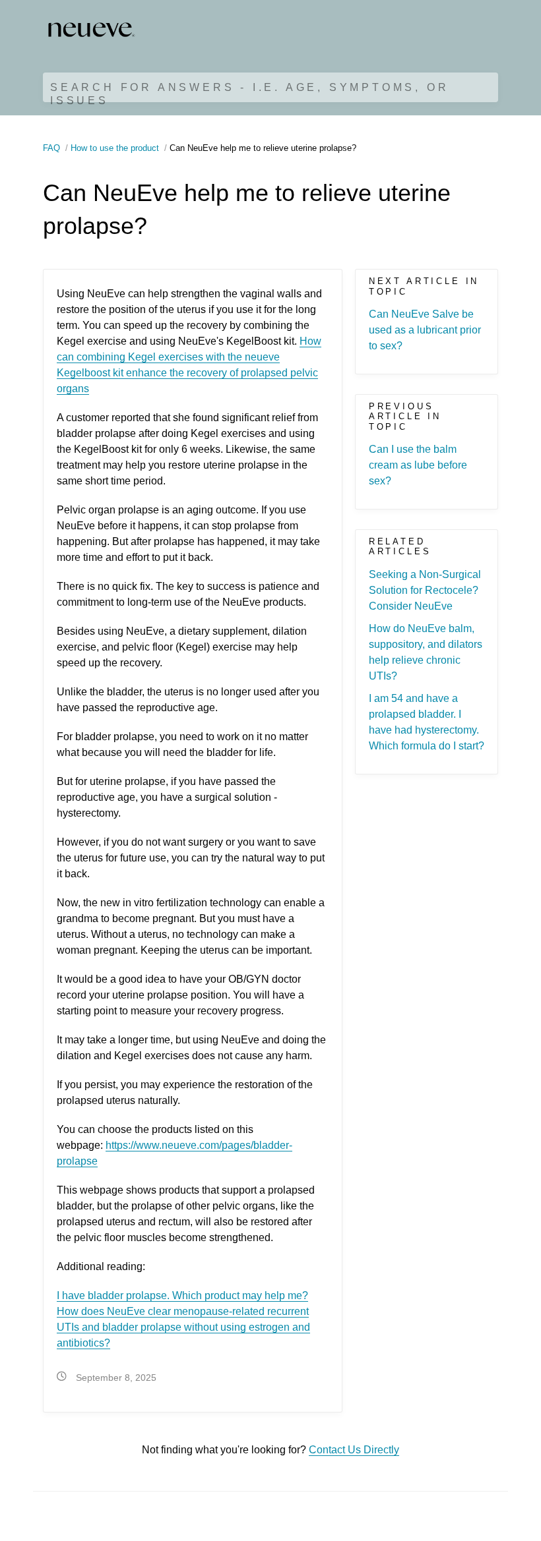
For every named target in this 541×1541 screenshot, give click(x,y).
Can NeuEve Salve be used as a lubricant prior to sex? (425, 329)
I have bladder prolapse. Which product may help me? (182, 1295)
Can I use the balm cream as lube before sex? (418, 465)
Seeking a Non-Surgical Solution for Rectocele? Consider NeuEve (425, 590)
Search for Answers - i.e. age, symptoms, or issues (249, 94)
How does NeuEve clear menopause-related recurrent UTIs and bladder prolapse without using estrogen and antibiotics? (183, 1327)
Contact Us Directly (354, 1449)
